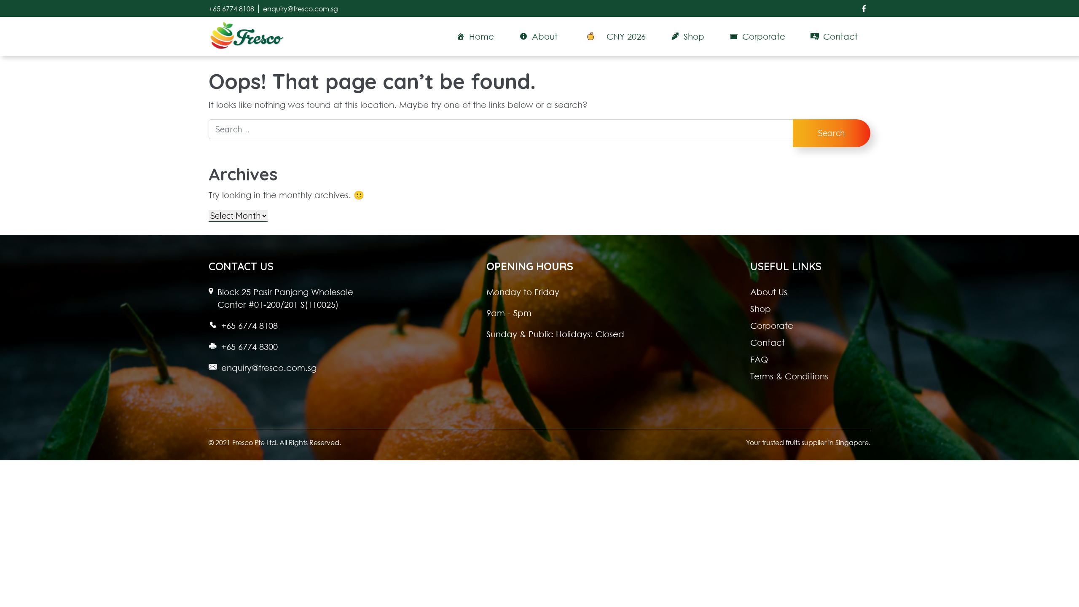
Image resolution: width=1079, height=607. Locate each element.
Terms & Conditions (789, 376)
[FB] (864, 8)
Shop (760, 309)
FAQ (759, 359)
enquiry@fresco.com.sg (300, 9)
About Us (768, 292)
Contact (767, 342)
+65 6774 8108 (231, 9)
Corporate (771, 325)
